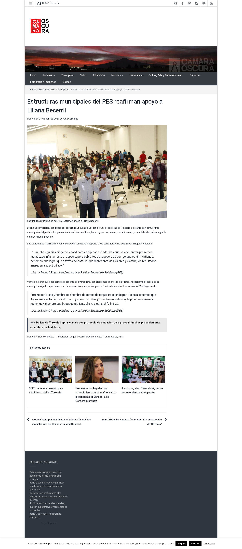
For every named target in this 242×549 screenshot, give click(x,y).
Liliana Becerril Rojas (38, 227)
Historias (134, 75)
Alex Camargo (70, 118)
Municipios (67, 75)
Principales (63, 89)
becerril (81, 336)
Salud (83, 75)
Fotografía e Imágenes (43, 81)
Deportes (195, 75)
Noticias (116, 75)
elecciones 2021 (95, 336)
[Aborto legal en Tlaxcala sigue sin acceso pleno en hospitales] (143, 369)
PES (121, 336)
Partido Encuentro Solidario (83, 227)
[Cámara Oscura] (121, 59)
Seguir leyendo (48, 523)
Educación (99, 75)
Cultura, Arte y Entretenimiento (165, 75)
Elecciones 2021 (47, 89)
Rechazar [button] (195, 543)
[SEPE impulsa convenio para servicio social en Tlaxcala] (50, 369)
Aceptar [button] (181, 543)
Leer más (209, 543)
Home (33, 89)
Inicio (33, 75)
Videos (67, 81)
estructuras (111, 336)
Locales (47, 75)
